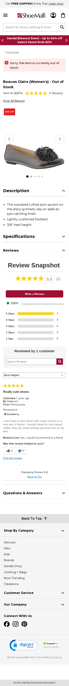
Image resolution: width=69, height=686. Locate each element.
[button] (24, 645)
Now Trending (14, 578)
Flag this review (12, 458)
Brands (9, 560)
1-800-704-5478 (38, 657)
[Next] (60, 139)
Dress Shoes (12, 52)
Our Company (15, 604)
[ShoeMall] (31, 15)
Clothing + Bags (15, 572)
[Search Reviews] (59, 361)
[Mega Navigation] (5, 15)
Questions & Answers (22, 493)
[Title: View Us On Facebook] (7, 624)
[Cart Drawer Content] (63, 15)
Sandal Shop (13, 566)
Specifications (19, 236)
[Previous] (9, 139)
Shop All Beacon (14, 101)
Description (16, 190)
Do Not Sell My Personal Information (34, 682)
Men (7, 548)
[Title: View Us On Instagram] (15, 624)
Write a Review (34, 293)
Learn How (56, 3)
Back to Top (34, 476)
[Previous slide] (3, 40)
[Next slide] (65, 40)
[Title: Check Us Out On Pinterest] (24, 624)
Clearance (11, 584)
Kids (7, 554)
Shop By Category (19, 530)
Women (10, 542)
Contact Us (56, 657)
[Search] (62, 27)
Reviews (11, 250)
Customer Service (19, 593)
